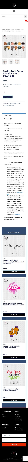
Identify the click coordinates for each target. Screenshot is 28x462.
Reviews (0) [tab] (8, 119)
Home (3, 29)
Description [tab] (8, 115)
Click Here (17, 214)
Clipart (8, 29)
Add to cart (8, 97)
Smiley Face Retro (15, 29)
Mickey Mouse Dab (9, 105)
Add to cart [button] (14, 271)
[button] (14, 11)
